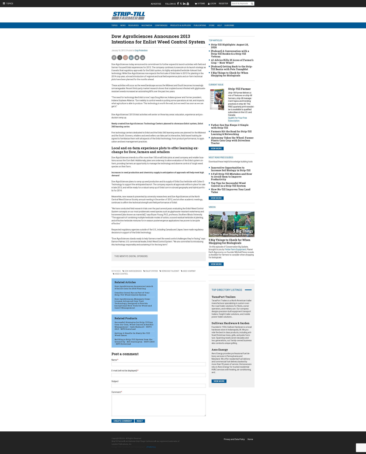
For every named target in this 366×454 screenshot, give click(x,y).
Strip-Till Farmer (239, 89)
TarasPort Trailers (223, 297)
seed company (189, 271)
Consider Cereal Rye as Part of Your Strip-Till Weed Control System (132, 293)
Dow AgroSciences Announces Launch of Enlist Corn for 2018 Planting (134, 287)
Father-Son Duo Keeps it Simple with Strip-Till (229, 126)
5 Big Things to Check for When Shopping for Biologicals (229, 74)
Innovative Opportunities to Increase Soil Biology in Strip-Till (230, 169)
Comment (117, 392)
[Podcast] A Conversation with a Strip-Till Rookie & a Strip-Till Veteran (230, 53)
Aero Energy (220, 349)
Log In (213, 3)
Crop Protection (141, 50)
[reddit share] (125, 57)
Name (115, 360)
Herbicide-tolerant (170, 271)
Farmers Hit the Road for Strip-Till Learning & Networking (231, 133)
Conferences (161, 25)
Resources (133, 25)
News (123, 25)
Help (219, 25)
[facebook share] (114, 57)
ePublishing (151, 447)
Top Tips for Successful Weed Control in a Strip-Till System (228, 184)
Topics (9, 3)
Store (211, 25)
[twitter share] (119, 57)
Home (250, 439)
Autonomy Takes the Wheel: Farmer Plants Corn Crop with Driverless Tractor (232, 140)
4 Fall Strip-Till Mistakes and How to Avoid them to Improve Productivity (231, 176)
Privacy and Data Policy (234, 439)
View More (216, 148)
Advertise (156, 4)
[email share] (136, 57)
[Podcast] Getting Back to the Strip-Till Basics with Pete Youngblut (231, 68)
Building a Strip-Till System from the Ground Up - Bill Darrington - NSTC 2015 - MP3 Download (134, 341)
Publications (200, 25)
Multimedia (147, 25)
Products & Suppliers (180, 25)
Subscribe (229, 25)
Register (223, 3)
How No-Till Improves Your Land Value (230, 191)
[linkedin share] (131, 57)
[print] (142, 57)
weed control (121, 274)
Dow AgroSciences (133, 271)
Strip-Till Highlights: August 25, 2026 (229, 46)
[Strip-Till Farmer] (217, 99)
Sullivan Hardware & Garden (230, 323)
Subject (115, 381)
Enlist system (151, 271)
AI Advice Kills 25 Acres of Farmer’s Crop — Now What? (232, 61)
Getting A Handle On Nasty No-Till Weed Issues (132, 334)
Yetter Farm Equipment (235, 249)
